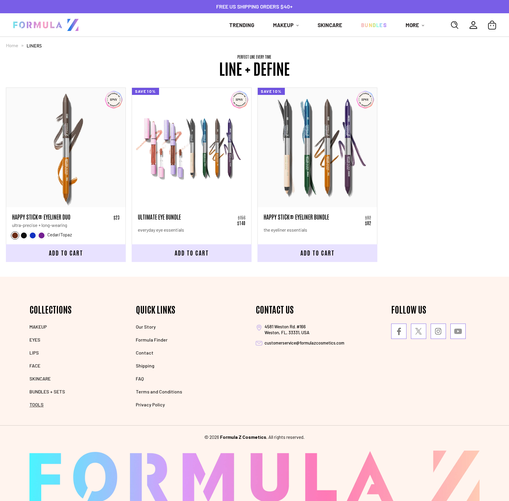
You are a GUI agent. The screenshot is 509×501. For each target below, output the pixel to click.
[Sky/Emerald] (33, 235)
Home (12, 45)
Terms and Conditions (159, 391)
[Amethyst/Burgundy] (41, 235)
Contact (144, 352)
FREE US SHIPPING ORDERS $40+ (254, 6)
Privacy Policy (150, 404)
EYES (34, 339)
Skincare (330, 25)
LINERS (34, 46)
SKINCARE (40, 378)
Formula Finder (152, 339)
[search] (455, 25)
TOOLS (36, 404)
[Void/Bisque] (24, 235)
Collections (50, 309)
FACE (34, 365)
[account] (473, 25)
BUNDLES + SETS (47, 391)
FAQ (140, 378)
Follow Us (408, 309)
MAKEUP (38, 326)
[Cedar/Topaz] (15, 235)
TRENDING (241, 25)
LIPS (34, 352)
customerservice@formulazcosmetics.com (304, 342)
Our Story (146, 326)
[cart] (492, 25)
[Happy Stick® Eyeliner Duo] (65, 147)
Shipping (145, 365)
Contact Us (275, 309)
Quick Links (155, 309)
